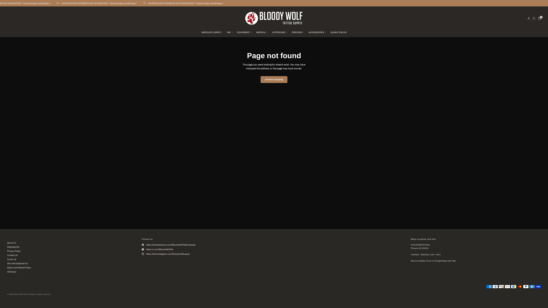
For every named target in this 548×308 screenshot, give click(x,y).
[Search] (534, 18)
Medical (261, 32)
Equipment (243, 32)
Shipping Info (13, 247)
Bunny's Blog (339, 32)
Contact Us (12, 255)
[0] (539, 18)
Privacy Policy (14, 251)
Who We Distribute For (17, 263)
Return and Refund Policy (19, 268)
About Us (11, 243)
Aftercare (278, 32)
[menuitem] (212, 32)
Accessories (316, 32)
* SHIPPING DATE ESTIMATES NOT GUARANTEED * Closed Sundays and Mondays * (95, 3)
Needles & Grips (211, 32)
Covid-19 (11, 259)
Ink (229, 32)
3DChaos (11, 272)
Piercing (297, 32)
